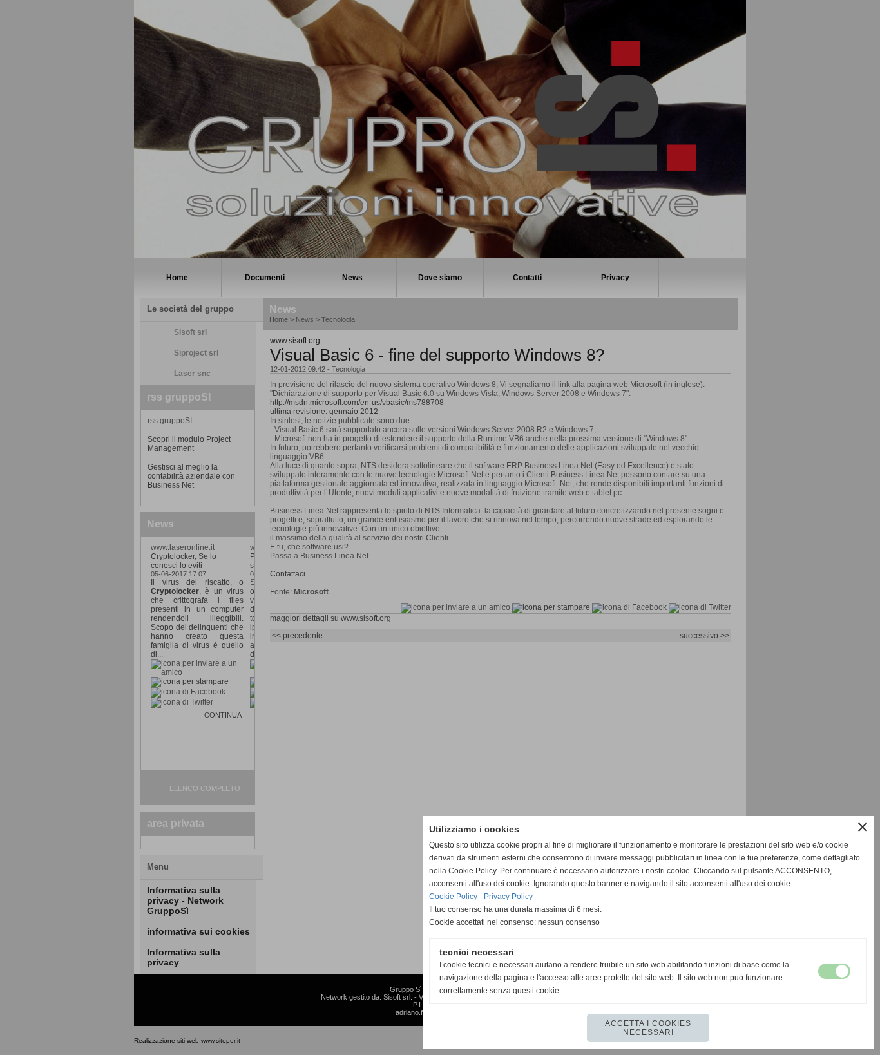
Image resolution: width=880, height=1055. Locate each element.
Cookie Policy (453, 896)
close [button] (862, 827)
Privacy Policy (508, 896)
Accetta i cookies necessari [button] (648, 1028)
